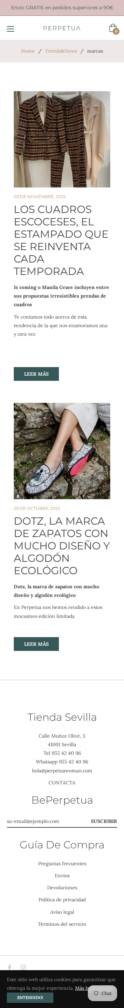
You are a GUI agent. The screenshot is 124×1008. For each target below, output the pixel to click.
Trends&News (61, 51)
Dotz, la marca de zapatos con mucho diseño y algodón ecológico (62, 546)
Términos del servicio (62, 924)
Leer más (36, 374)
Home (28, 51)
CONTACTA (62, 783)
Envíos (62, 875)
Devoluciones (62, 887)
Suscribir (104, 821)
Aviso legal (62, 912)
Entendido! (30, 997)
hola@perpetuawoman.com (62, 771)
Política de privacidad (62, 900)
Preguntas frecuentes (62, 863)
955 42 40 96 (66, 753)
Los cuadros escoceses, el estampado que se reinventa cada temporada (61, 240)
